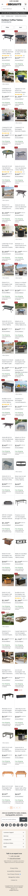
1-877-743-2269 (14, 1)
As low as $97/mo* (6, 137)
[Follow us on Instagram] (14, 825)
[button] (14, 832)
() (11, 55)
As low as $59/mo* (19, 254)
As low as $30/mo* (19, 215)
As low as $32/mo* (6, 447)
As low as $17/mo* (6, 60)
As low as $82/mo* (19, 370)
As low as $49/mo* (6, 796)
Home (2, 16)
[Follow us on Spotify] (25, 825)
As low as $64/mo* (19, 486)
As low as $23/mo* (6, 409)
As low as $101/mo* (6, 253)
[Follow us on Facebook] (2, 825)
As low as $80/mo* (6, 215)
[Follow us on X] (6, 825)
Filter (7, 27)
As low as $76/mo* (19, 796)
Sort (20, 27)
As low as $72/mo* (19, 564)
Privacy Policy (14, 868)
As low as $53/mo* (19, 602)
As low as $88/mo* (6, 292)
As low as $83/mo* (19, 641)
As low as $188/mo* (6, 525)
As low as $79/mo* (19, 409)
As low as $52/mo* (19, 331)
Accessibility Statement (14, 871)
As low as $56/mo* (6, 176)
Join (23, 819)
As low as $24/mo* (6, 331)
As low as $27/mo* (6, 486)
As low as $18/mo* (19, 176)
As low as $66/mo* (19, 99)
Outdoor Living (9, 16)
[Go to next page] (20, 808)
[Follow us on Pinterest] (18, 825)
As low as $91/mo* (19, 137)
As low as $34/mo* (6, 757)
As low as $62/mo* (6, 718)
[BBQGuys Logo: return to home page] (13, 4)
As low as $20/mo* (19, 60)
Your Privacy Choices (13, 874)
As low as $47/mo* (19, 525)
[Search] (24, 9)
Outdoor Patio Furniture (21, 16)
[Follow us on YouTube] (10, 825)
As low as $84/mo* (19, 757)
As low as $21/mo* (19, 680)
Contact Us (14, 880)
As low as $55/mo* (19, 719)
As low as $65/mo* (6, 370)
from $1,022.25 (24, 372)
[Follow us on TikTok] (21, 825)
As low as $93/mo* (6, 99)
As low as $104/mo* (6, 602)
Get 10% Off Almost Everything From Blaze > (14, 13)
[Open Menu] (2, 4)
